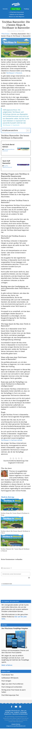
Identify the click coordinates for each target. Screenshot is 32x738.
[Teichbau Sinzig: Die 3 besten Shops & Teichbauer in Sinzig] (16, 504)
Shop (11, 712)
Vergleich (16, 712)
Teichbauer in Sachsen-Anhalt (11, 440)
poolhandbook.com (20, 726)
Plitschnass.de (15, 710)
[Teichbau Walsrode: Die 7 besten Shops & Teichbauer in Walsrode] (16, 540)
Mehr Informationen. (18, 721)
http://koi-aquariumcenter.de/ (7, 166)
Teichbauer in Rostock (14, 73)
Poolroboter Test (7, 675)
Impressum (15, 714)
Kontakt (7, 712)
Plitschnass (5, 34)
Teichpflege (23, 712)
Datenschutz (24, 714)
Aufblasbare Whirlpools (10, 678)
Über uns (23, 710)
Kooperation (8, 714)
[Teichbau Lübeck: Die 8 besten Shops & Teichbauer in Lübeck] (16, 522)
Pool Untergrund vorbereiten (12, 687)
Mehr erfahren (7, 665)
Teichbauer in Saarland (11, 125)
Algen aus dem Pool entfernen (12, 684)
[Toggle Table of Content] (27, 130)
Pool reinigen (6, 681)
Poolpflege (26, 9)
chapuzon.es (10, 726)
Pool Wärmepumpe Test (10, 695)
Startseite (5, 9)
